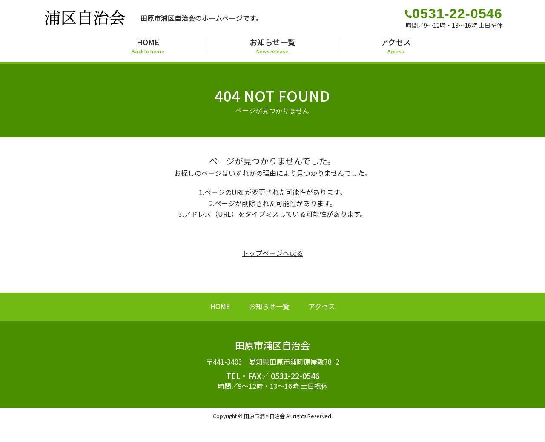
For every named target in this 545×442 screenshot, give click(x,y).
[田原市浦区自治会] (85, 23)
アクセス (321, 306)
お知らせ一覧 (269, 306)
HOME (220, 306)
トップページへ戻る (272, 253)
